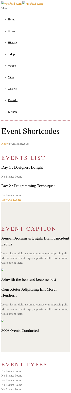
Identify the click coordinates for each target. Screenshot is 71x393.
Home (11, 19)
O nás (11, 31)
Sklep (11, 54)
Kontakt (13, 100)
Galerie (12, 88)
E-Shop (12, 111)
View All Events (11, 199)
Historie (13, 42)
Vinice (12, 65)
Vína (11, 77)
